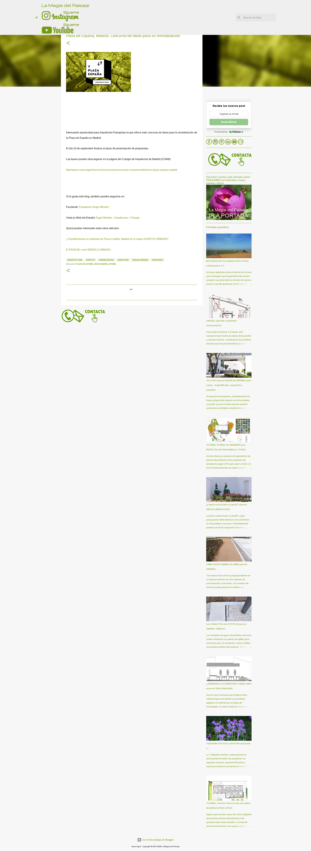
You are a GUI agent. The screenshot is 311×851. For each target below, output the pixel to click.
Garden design (106, 260)
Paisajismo (157, 260)
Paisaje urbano (140, 260)
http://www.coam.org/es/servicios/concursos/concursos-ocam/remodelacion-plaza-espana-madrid (121, 169)
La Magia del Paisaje (65, 5)
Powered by (220, 131)
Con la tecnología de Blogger (157, 839)
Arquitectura (74, 260)
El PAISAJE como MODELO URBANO (88, 249)
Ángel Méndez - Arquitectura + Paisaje (118, 217)
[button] (68, 43)
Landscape (123, 260)
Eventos (90, 260)
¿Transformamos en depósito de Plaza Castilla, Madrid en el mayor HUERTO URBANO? (117, 239)
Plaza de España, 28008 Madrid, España (96, 264)
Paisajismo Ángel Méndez (94, 207)
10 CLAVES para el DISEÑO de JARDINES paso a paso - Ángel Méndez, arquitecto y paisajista (228, 385)
